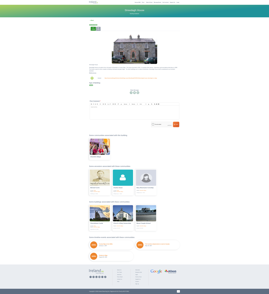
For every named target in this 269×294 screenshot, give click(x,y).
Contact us (119, 279)
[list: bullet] (105, 104)
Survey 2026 (138, 2)
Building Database (134, 13)
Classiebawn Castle (96, 223)
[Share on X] (134, 92)
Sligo (95, 190)
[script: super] (110, 104)
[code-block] (100, 104)
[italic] (93, 104)
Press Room (120, 277)
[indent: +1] (115, 104)
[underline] (95, 104)
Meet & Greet (149, 2)
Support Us (172, 2)
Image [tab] (93, 29)
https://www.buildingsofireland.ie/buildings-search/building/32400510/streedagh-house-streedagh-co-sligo (131, 78)
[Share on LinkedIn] (137, 92)
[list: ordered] (103, 104)
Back (92, 20)
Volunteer (137, 270)
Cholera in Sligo (103, 255)
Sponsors (119, 274)
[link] (155, 104)
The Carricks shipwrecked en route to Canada (157, 244)
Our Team (119, 272)
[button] (121, 104)
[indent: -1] (113, 104)
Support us (138, 279)
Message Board (157, 2)
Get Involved (165, 2)
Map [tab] (98, 29)
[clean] (152, 104)
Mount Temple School (144, 223)
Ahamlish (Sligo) (93, 24)
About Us (119, 270)
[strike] (97, 104)
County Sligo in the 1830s (106, 244)
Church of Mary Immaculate (122, 223)
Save (176, 124)
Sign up (137, 283)
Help (118, 281)
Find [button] (143, 2)
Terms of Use (138, 277)
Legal (136, 274)
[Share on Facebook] (131, 92)
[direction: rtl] (118, 104)
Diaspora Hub (138, 272)
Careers (137, 281)
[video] (159, 104)
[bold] (91, 104)
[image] (157, 104)
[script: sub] (108, 104)
